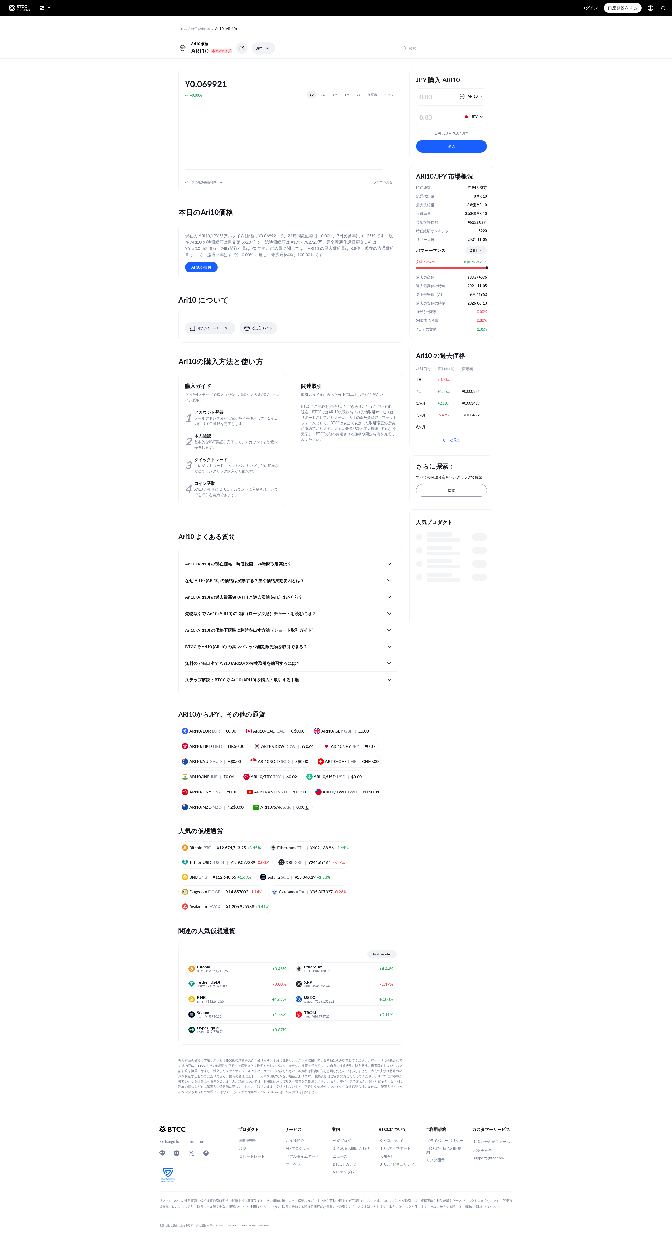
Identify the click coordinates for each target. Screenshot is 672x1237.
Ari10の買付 (201, 267)
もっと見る (451, 439)
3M (347, 94)
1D (311, 94)
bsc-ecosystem (382, 954)
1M (335, 94)
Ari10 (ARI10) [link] (226, 29)
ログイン (589, 7)
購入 (451, 146)
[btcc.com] (19, 8)
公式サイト (262, 328)
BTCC (182, 29)
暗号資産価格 (200, 29)
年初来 (372, 94)
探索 (451, 490)
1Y (358, 94)
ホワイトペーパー (214, 328)
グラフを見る (383, 182)
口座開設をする (622, 7)
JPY (259, 48)
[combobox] (476, 250)
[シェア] (242, 48)
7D (323, 94)
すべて (389, 94)
